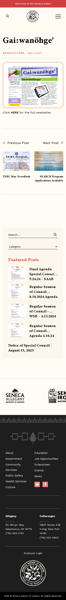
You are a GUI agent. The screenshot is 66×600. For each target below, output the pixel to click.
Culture (10, 487)
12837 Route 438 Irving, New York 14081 (50, 529)
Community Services (13, 467)
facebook (45, 484)
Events (39, 470)
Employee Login (33, 553)
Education (41, 453)
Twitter (37, 484)
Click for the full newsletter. (27, 112)
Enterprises (42, 464)
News (38, 476)
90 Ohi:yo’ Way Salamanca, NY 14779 (19, 527)
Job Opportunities (46, 459)
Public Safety (14, 475)
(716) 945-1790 (15, 533)
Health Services (16, 481)
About (9, 453)
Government (14, 459)
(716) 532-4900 (49, 537)
